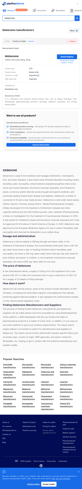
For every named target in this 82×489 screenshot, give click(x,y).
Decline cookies (33, 484)
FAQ (3, 438)
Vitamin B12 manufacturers (66, 404)
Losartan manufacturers (66, 383)
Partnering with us (9, 430)
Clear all (73, 41)
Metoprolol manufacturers (9, 397)
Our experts (6, 426)
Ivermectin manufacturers (9, 383)
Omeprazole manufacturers (28, 397)
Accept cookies (49, 484)
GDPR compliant (25, 461)
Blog (4, 442)
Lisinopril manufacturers (47, 383)
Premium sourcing (29, 430)
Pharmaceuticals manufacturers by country (69, 449)
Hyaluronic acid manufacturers (47, 373)
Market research (69, 433)
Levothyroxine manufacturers (28, 383)
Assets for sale (68, 429)
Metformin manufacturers (47, 390)
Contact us (6, 434)
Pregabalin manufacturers (9, 404)
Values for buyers (29, 422)
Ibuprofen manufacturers (66, 373)
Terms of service (39, 461)
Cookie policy (62, 461)
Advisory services (69, 437)
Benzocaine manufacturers (47, 366)
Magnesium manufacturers (9, 390)
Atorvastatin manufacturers (28, 366)
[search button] (77, 18)
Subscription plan (29, 426)
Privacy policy (51, 461)
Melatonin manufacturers (28, 390)
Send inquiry (67, 56)
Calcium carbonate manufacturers (68, 366)
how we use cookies (61, 479)
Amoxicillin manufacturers (9, 366)
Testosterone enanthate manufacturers (47, 406)
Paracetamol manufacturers (47, 397)
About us (5, 422)
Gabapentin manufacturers (28, 373)
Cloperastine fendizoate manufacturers (9, 374)
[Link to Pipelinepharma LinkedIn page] (41, 465)
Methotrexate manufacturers (66, 390)
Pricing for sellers (49, 426)
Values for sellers (49, 422)
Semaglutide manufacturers (28, 404)
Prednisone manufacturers (66, 397)
